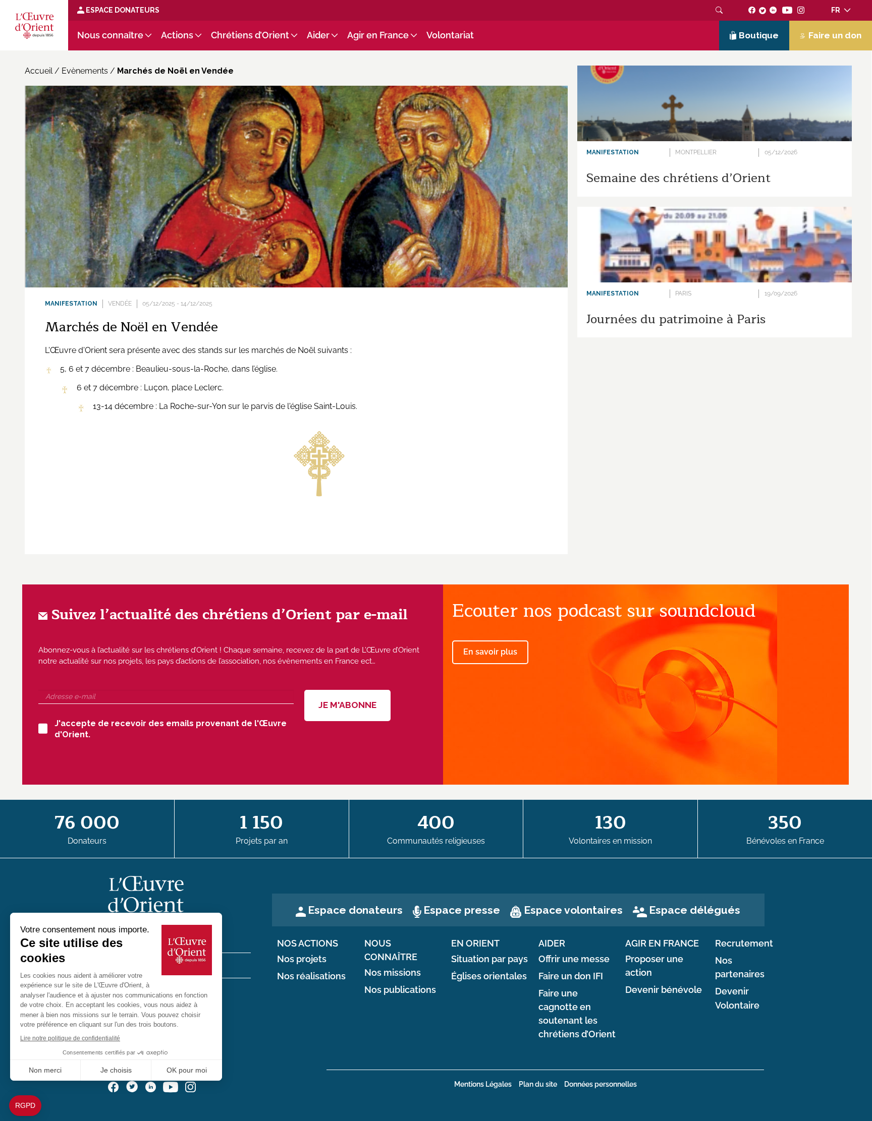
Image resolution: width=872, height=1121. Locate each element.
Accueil (38, 71)
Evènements (85, 71)
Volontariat (450, 35)
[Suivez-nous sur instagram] (801, 10)
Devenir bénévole (663, 990)
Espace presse (461, 910)
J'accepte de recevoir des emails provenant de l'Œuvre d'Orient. (170, 729)
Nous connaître (110, 35)
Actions (177, 35)
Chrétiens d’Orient (250, 35)
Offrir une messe (574, 959)
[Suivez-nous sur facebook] (752, 10)
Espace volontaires (573, 910)
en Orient (475, 943)
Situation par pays (489, 959)
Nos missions (392, 973)
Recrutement (744, 943)
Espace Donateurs (121, 10)
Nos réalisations (311, 976)
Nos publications (400, 990)
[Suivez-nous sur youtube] (787, 10)
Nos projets (301, 959)
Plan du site (538, 1084)
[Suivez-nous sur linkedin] (773, 10)
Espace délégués (694, 910)
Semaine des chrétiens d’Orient (678, 178)
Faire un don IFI (570, 976)
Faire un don (834, 35)
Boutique (759, 35)
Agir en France (378, 35)
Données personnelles (600, 1084)
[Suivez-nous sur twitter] (762, 10)
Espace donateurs (355, 910)
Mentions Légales (483, 1084)
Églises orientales (489, 976)
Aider (318, 35)
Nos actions (307, 943)
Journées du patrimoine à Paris (676, 319)
